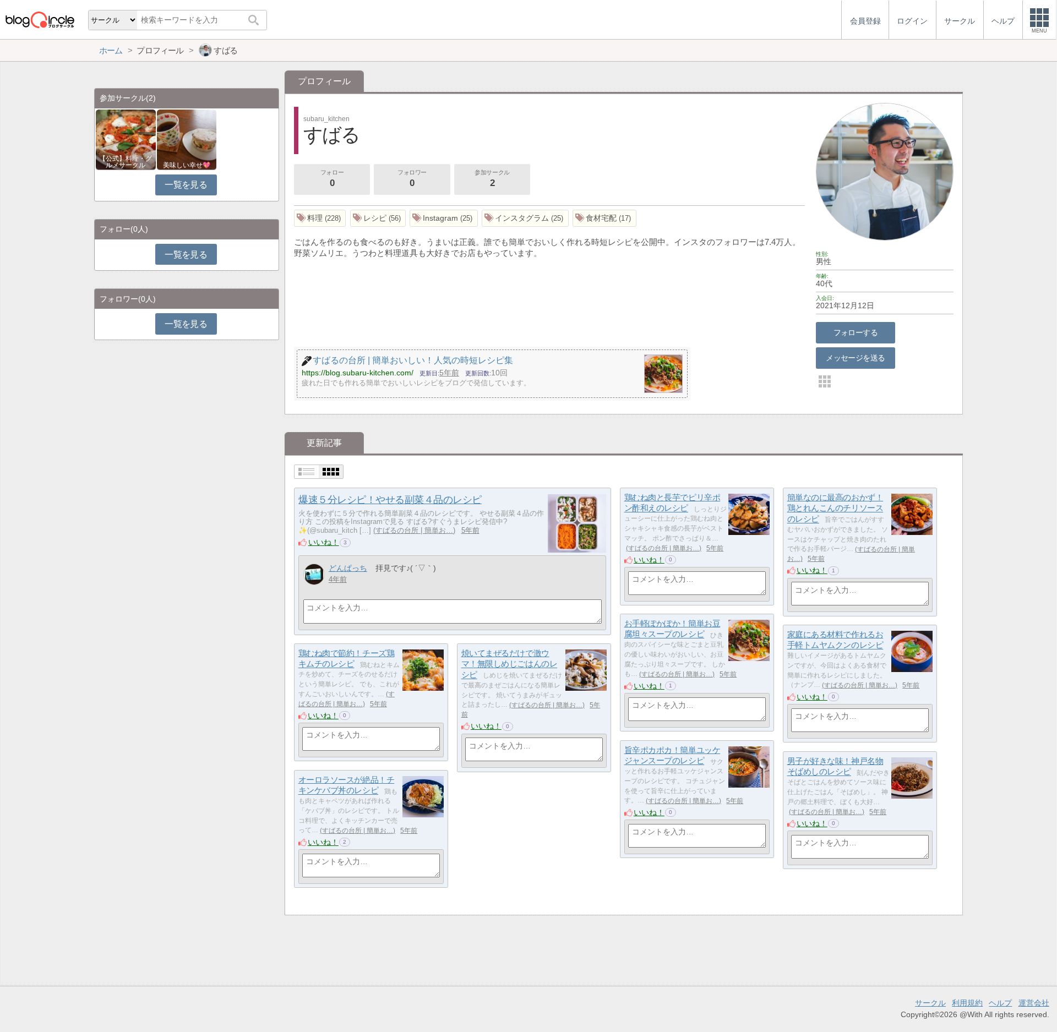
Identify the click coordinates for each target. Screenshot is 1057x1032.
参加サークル (492, 178)
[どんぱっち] (314, 574)
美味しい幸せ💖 (186, 165)
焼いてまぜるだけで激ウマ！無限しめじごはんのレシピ (509, 663)
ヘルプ (1000, 1002)
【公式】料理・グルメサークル (125, 161)
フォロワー (412, 178)
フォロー (332, 178)
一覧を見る (186, 184)
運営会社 (1033, 1002)
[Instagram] (443, 218)
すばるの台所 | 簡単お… (414, 530)
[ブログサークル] (39, 19)
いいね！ (323, 542)
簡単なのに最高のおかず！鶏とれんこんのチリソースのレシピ (835, 508)
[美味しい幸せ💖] (186, 139)
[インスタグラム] (525, 218)
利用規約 (967, 1002)
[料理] (320, 218)
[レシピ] (378, 218)
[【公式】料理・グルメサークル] (125, 139)
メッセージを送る (855, 357)
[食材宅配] (604, 218)
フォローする (855, 332)
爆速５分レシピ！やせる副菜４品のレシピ (389, 499)
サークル (930, 1002)
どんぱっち (348, 568)
